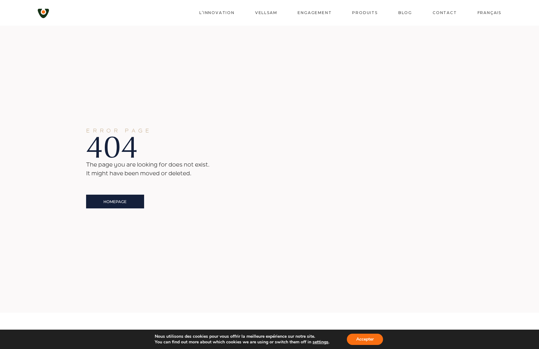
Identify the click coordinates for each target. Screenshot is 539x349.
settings (320, 342)
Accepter (365, 339)
